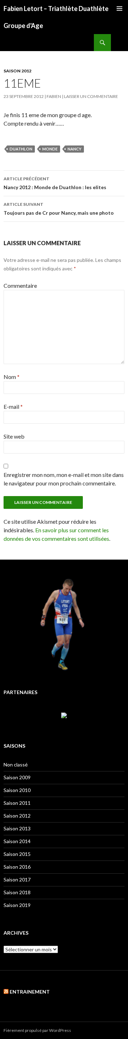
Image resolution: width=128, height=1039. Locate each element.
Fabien (54, 96)
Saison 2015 (17, 854)
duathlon (21, 149)
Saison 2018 (17, 892)
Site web (14, 436)
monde (50, 149)
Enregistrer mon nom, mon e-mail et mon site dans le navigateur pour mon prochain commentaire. (64, 478)
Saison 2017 (17, 879)
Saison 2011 (17, 803)
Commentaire (20, 285)
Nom (12, 376)
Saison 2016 (17, 867)
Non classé (16, 765)
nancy (74, 149)
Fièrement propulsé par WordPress (37, 1030)
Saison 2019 (17, 905)
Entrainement (30, 992)
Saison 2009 (17, 777)
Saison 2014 (17, 841)
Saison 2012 (17, 70)
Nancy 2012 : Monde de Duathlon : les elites (55, 183)
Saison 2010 (17, 790)
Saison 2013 (17, 828)
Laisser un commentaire (91, 96)
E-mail (13, 406)
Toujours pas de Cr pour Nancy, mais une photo (59, 209)
